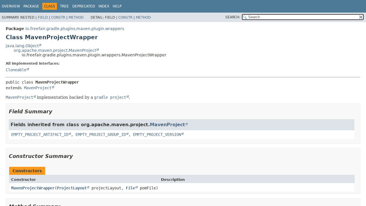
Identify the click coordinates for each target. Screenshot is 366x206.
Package (31, 6)
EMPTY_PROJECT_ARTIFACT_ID (39, 134)
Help (117, 6)
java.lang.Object (22, 45)
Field (43, 17)
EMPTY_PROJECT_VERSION (157, 134)
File (130, 188)
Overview (11, 6)
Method (76, 17)
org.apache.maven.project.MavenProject (55, 50)
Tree (64, 6)
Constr (58, 17)
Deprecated (83, 6)
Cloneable (16, 70)
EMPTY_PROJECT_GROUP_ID (100, 134)
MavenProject (37, 88)
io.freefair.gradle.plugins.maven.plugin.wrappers (74, 28)
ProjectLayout (72, 188)
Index (103, 6)
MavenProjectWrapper (33, 188)
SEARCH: (232, 17)
